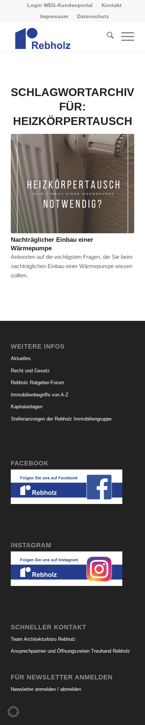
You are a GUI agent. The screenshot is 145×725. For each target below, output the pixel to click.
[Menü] (124, 37)
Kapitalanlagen (26, 406)
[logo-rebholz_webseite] (60, 37)
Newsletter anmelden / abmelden (46, 689)
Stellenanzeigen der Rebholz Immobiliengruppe (61, 419)
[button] (13, 711)
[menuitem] (60, 5)
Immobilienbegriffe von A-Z (39, 395)
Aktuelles (21, 358)
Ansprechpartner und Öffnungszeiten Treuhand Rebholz (70, 651)
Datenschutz (93, 16)
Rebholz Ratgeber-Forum (37, 382)
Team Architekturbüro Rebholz (43, 639)
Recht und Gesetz (30, 370)
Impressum (54, 16)
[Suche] (106, 37)
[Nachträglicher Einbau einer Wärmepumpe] (72, 183)
